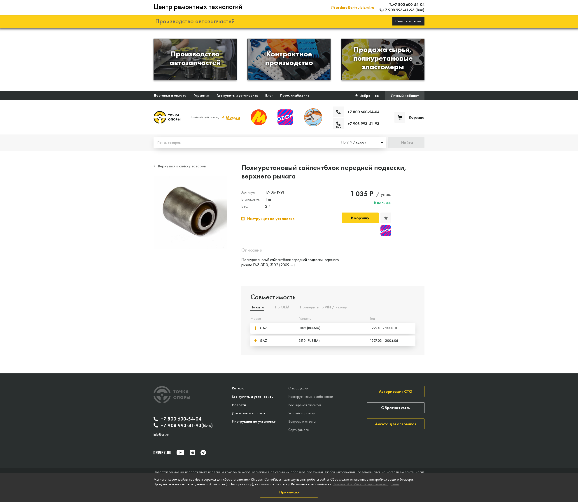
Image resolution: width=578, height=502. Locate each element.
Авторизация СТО (395, 391)
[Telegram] (203, 452)
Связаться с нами (408, 21)
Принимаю (289, 492)
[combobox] (361, 142)
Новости (239, 405)
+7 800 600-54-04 (181, 419)
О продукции (298, 388)
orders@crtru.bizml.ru (354, 7)
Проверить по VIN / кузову (323, 307)
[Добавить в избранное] (385, 218)
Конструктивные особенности (310, 396)
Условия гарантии (301, 413)
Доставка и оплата (170, 95)
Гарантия (202, 95)
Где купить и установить (237, 95)
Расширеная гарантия (304, 405)
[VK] (192, 452)
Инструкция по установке (254, 421)
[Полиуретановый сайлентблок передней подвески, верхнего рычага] (190, 212)
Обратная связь (395, 407)
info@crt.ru (161, 434)
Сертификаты (298, 429)
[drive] (162, 452)
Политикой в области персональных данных (366, 484)
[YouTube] (180, 452)
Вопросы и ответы (302, 421)
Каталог (239, 388)
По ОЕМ (282, 307)
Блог (269, 95)
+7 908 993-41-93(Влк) (187, 425)
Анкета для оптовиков (395, 423)
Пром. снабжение (295, 95)
